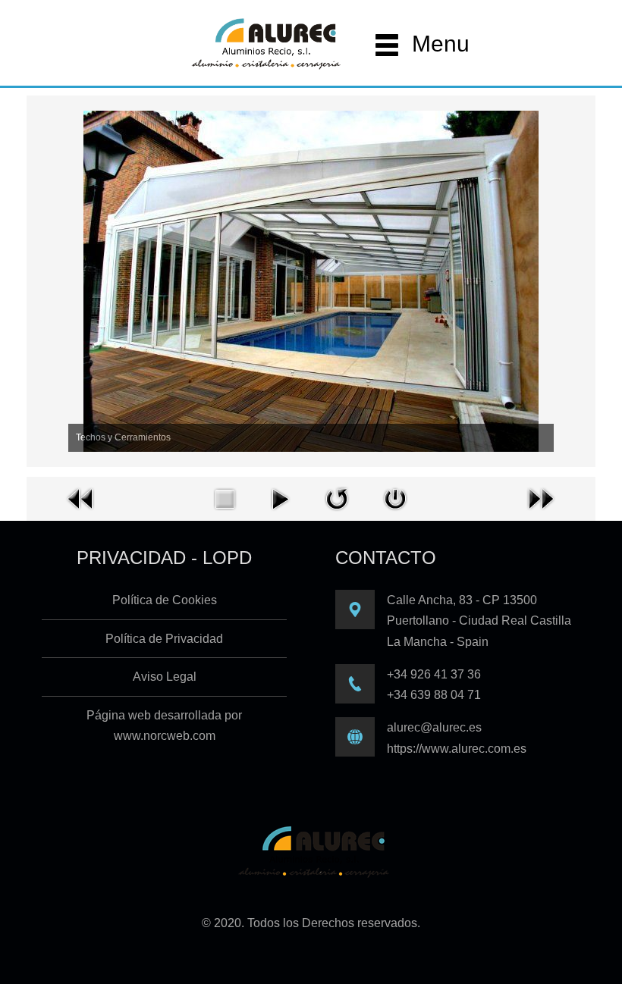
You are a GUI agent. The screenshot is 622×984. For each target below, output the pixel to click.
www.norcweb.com (164, 735)
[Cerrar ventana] (395, 498)
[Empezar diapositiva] (280, 498)
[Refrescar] (337, 498)
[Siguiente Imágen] (541, 498)
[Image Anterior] (81, 498)
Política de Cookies (164, 600)
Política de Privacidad (164, 638)
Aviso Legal (164, 676)
